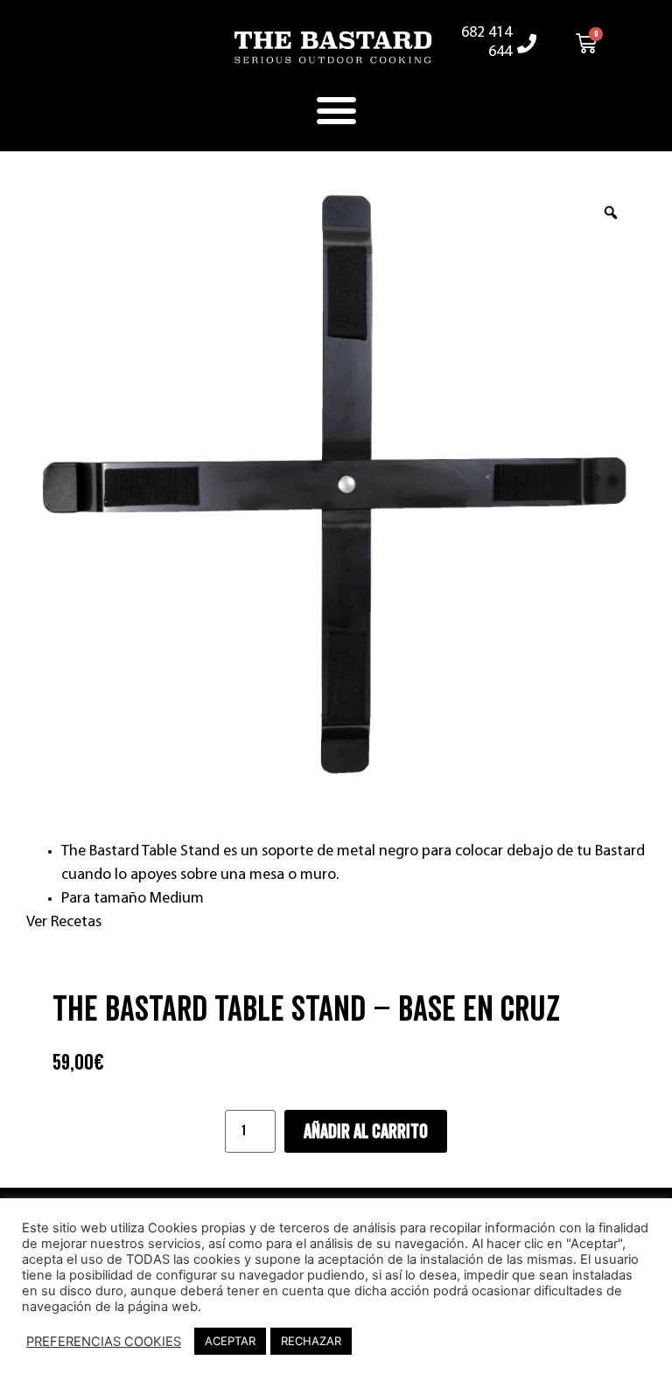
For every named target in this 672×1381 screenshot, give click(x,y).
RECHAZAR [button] (311, 1341)
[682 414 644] (526, 43)
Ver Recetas (64, 923)
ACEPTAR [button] (230, 1341)
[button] (336, 110)
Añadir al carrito (366, 1131)
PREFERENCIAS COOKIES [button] (103, 1342)
